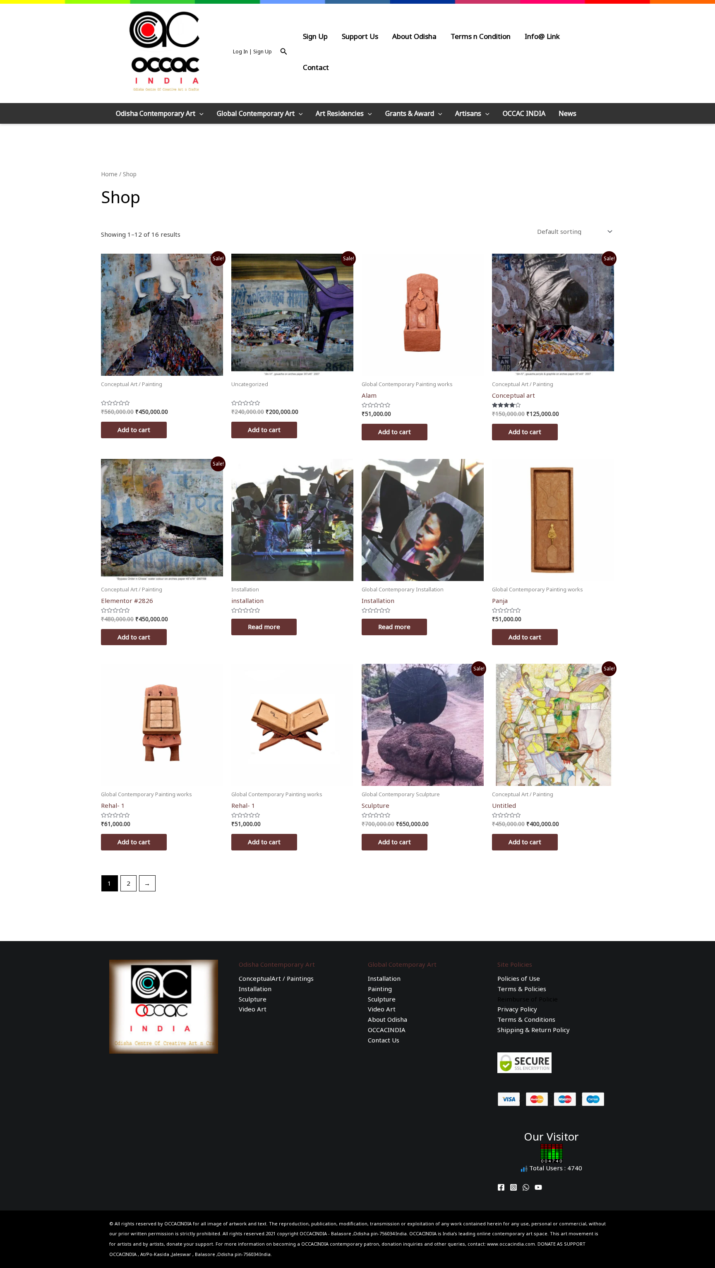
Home (109, 174)
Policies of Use (518, 978)
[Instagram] (513, 1187)
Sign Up (315, 36)
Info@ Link (542, 36)
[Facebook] (501, 1187)
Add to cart (134, 429)
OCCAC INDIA (524, 113)
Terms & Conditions (526, 1019)
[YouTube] (538, 1187)
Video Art (252, 1009)
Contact (316, 67)
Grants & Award (409, 113)
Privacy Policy (517, 1009)
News (567, 113)
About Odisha (414, 36)
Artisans (468, 113)
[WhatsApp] (526, 1187)
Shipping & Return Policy (533, 1029)
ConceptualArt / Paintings (276, 978)
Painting (380, 989)
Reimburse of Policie (527, 999)
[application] (199, 113)
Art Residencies (340, 113)
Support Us (360, 36)
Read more (264, 626)
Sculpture (252, 999)
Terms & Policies (521, 989)
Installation (255, 989)
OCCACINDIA (386, 1029)
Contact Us (383, 1040)
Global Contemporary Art (256, 113)
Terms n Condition (481, 36)
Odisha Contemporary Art (155, 113)
